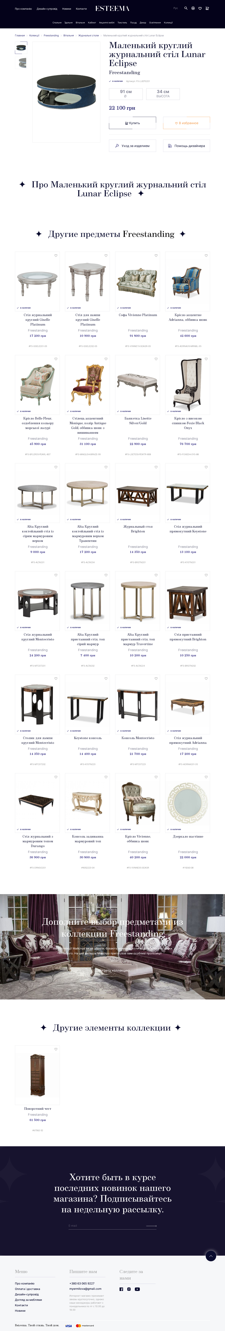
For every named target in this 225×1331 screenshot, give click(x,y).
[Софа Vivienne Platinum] (137, 281)
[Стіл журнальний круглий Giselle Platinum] (37, 281)
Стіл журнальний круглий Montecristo (37, 637)
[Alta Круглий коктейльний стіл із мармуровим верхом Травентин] (87, 493)
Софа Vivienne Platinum (138, 315)
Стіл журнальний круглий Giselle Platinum (38, 320)
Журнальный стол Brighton (138, 529)
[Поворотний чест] (37, 1075)
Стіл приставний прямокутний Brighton (188, 637)
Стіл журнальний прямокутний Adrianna (188, 741)
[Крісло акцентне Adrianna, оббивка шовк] (187, 281)
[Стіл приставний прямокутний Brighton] (187, 601)
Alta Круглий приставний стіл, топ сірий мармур (88, 639)
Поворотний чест (37, 1109)
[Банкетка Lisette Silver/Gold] (137, 385)
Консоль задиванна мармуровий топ (88, 839)
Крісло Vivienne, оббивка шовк (138, 839)
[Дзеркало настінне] (187, 803)
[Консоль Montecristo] (137, 704)
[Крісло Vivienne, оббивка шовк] (137, 803)
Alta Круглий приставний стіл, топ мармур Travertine (138, 639)
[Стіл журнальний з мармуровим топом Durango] (37, 803)
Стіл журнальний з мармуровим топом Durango (37, 841)
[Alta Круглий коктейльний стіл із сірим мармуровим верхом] (37, 493)
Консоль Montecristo (138, 738)
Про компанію (23, 8)
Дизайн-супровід (47, 8)
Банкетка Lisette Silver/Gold (138, 421)
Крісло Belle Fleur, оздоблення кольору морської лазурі (38, 423)
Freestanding (51, 35)
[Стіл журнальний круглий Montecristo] (37, 601)
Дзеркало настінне (188, 836)
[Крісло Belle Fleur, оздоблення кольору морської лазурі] (37, 385)
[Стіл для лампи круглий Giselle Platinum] (87, 281)
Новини (66, 8)
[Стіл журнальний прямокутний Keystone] (187, 493)
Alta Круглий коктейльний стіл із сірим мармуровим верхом (38, 534)
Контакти (81, 8)
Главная (20, 35)
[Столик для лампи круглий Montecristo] (37, 704)
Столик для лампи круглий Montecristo (37, 741)
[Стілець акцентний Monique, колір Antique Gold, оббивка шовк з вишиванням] (87, 385)
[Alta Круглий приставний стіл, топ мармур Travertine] (137, 601)
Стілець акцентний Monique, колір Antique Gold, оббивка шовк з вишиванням (88, 426)
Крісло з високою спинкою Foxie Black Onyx (188, 423)
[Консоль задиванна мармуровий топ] (87, 803)
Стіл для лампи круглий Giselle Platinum (87, 320)
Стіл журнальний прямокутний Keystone (188, 529)
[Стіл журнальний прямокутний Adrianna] (187, 704)
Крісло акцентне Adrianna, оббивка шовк (188, 318)
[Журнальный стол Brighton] (137, 493)
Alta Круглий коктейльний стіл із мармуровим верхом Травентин (88, 534)
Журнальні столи (88, 35)
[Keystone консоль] (87, 704)
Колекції (34, 35)
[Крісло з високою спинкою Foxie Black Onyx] (187, 385)
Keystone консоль (88, 738)
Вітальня (68, 35)
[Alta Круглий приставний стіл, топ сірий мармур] (87, 601)
